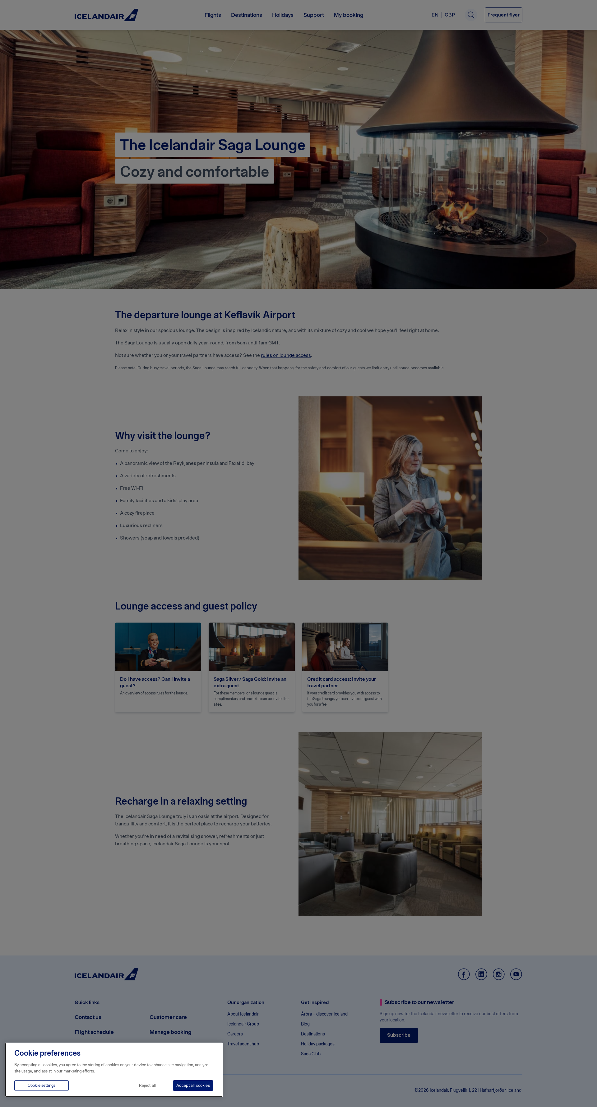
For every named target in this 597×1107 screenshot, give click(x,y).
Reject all (147, 1085)
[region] (114, 1070)
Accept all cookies (193, 1085)
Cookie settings (41, 1085)
